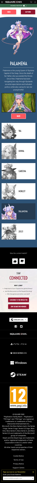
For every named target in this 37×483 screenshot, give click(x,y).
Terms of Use (18, 460)
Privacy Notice (18, 464)
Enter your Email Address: (12, 474)
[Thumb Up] (15, 261)
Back (18, 116)
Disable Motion (16, 6)
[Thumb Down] (22, 261)
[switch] (25, 6)
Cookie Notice (18, 456)
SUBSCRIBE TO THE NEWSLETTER (18, 300)
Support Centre (18, 468)
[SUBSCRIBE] (32, 478)
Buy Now (28, 12)
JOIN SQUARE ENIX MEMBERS (18, 307)
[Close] (33, 472)
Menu (9, 12)
